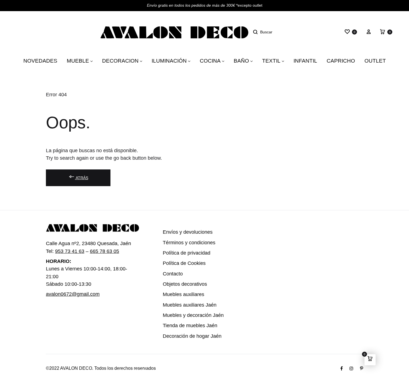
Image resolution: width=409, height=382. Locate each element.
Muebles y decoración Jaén (190, 315)
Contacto (171, 274)
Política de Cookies (181, 263)
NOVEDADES (55, 61)
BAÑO (241, 61)
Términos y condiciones (185, 243)
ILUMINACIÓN (171, 61)
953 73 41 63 (68, 251)
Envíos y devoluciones (184, 232)
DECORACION (126, 61)
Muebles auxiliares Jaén (186, 305)
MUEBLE (88, 61)
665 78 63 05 (102, 251)
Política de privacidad (184, 253)
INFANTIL (298, 61)
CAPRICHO (330, 61)
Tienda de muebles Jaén (186, 326)
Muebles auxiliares (181, 294)
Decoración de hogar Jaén (188, 336)
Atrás (80, 177)
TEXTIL (268, 61)
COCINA (211, 61)
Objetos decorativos (182, 284)
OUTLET (360, 61)
